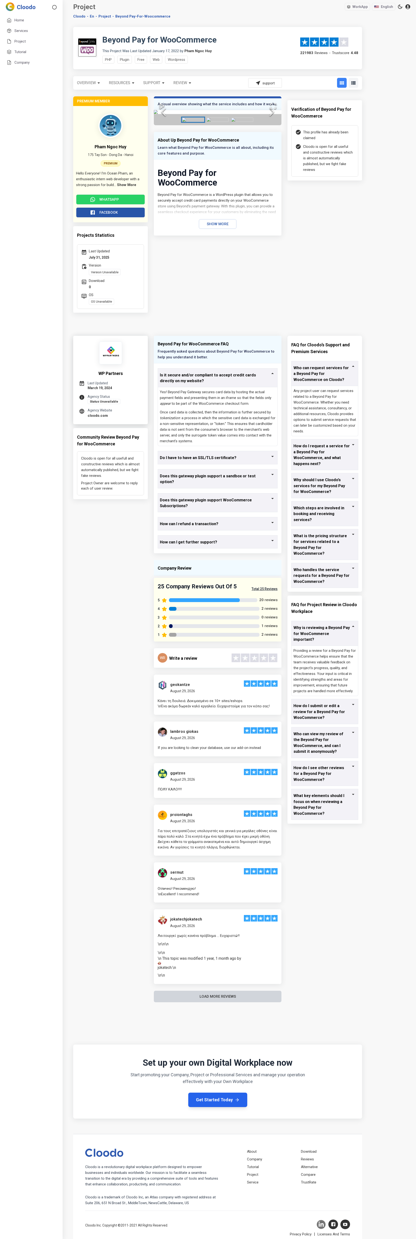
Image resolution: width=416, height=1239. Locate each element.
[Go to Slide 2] (218, 120)
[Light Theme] (400, 6)
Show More (217, 224)
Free (140, 59)
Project (104, 16)
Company (254, 1159)
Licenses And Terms (334, 1234)
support (151, 83)
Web (156, 59)
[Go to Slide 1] (193, 120)
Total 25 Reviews (265, 589)
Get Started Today (214, 1099)
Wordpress (176, 59)
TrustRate (308, 1182)
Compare (308, 1174)
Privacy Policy (301, 1234)
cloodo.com (98, 415)
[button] (217, 112)
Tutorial (253, 1167)
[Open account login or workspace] (408, 7)
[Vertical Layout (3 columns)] (342, 83)
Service (253, 1182)
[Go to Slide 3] (242, 120)
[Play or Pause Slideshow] (162, 106)
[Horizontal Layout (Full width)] (353, 83)
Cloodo (79, 16)
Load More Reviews (218, 996)
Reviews (307, 1159)
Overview (86, 83)
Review (180, 83)
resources (119, 83)
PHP (108, 59)
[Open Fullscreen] (273, 106)
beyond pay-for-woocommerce (142, 16)
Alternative (309, 1167)
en (92, 16)
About (252, 1151)
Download (309, 1151)
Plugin (124, 59)
